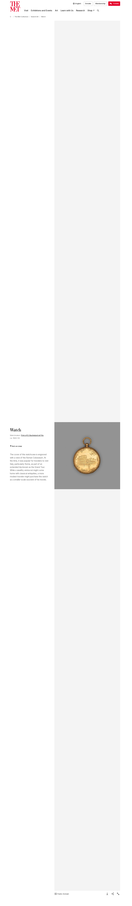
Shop (90, 10)
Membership (100, 3)
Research (80, 10)
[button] (87, 455)
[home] (11, 17)
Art (56, 10)
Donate (88, 3)
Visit (26, 10)
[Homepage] (15, 6)
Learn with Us (67, 10)
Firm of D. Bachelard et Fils (32, 435)
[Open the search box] (98, 10)
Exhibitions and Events (41, 10)
